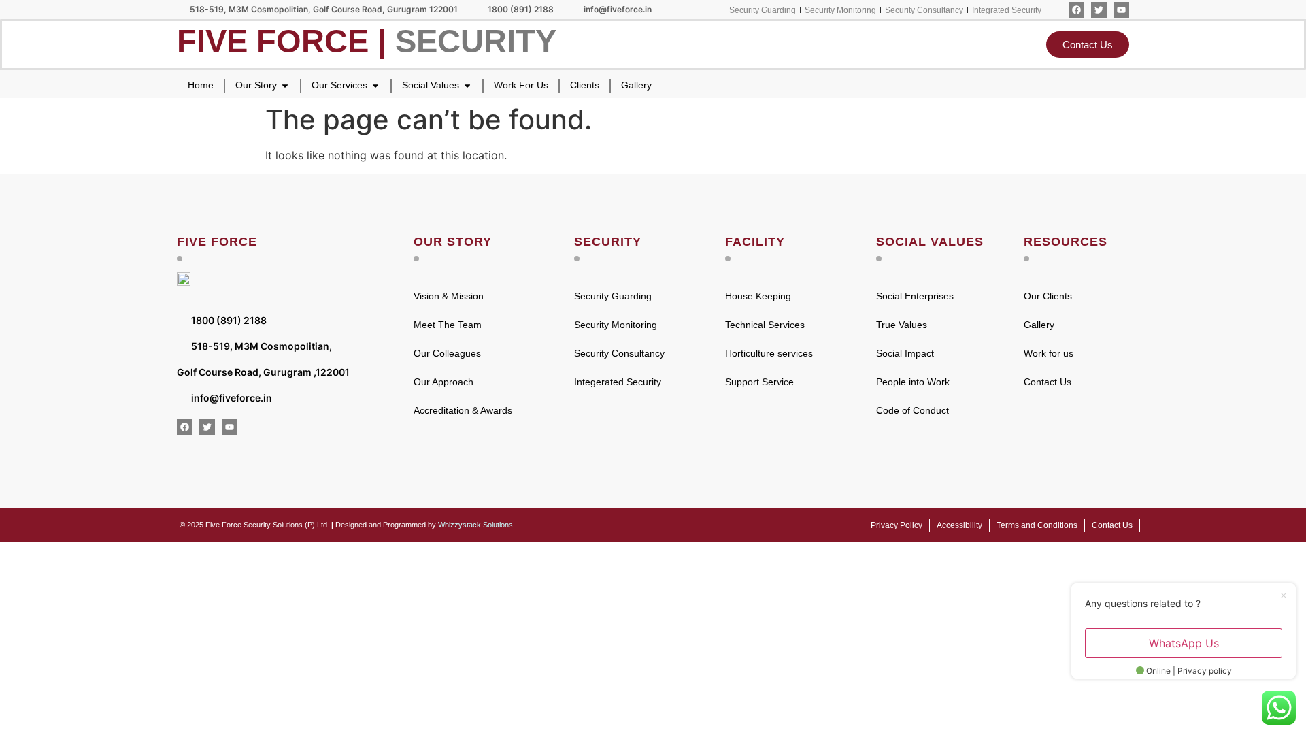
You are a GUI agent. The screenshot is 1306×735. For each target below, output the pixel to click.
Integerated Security (617, 381)
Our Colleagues (447, 353)
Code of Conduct (912, 410)
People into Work (913, 381)
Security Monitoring (615, 324)
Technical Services (765, 324)
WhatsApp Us (1184, 643)
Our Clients (1048, 296)
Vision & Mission (449, 296)
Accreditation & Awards (463, 410)
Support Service (759, 381)
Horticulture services (769, 353)
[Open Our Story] (285, 85)
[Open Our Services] (375, 85)
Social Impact (905, 353)
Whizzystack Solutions (475, 525)
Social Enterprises (915, 296)
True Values (901, 324)
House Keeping (758, 296)
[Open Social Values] (467, 85)
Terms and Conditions (1037, 525)
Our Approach (443, 381)
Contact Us (1047, 381)
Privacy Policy (896, 525)
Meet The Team (448, 324)
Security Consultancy (619, 353)
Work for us (1048, 353)
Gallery (1039, 324)
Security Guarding (613, 296)
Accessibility (959, 525)
